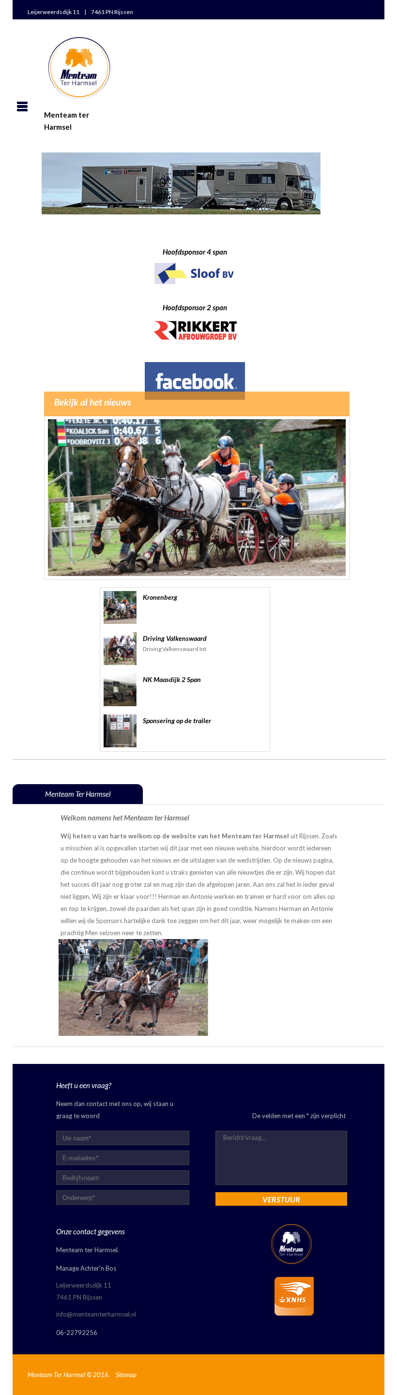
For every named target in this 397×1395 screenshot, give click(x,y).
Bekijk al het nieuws (92, 402)
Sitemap (126, 1375)
